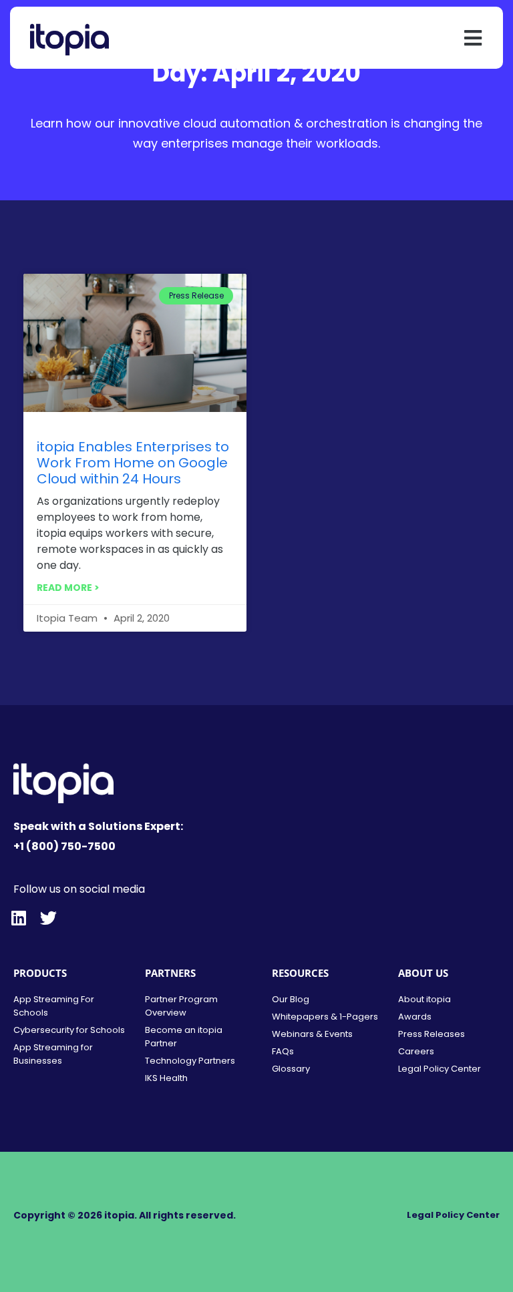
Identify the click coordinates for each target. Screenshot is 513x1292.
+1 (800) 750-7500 (64, 846)
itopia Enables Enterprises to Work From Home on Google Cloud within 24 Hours (133, 462)
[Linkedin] (18, 918)
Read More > (68, 587)
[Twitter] (48, 918)
